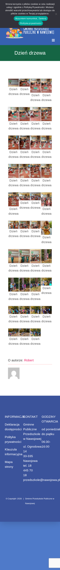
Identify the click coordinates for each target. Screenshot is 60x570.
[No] (56, 14)
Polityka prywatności (30, 23)
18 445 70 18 (28, 470)
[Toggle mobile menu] (53, 40)
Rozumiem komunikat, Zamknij (30, 18)
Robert (29, 360)
